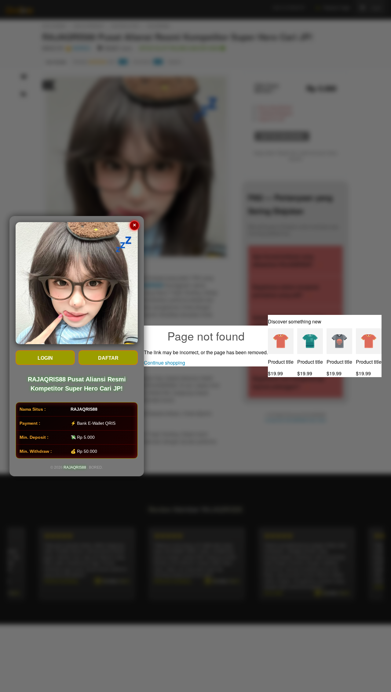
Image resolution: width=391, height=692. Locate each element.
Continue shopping (164, 362)
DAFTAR (108, 358)
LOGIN (45, 358)
